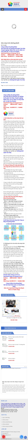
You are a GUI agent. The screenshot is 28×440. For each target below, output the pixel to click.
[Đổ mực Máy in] (5, 360)
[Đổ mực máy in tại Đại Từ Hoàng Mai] (5, 346)
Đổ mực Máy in (11, 358)
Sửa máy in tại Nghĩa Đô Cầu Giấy (14, 317)
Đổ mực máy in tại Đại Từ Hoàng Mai (16, 344)
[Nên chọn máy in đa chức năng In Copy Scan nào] (14, 374)
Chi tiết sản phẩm (8, 90)
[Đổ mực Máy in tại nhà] (5, 353)
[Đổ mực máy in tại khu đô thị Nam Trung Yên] (5, 338)
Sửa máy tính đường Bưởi (8, 85)
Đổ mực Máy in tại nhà (13, 351)
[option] (14, 311)
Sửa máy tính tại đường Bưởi (19, 85)
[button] (24, 367)
